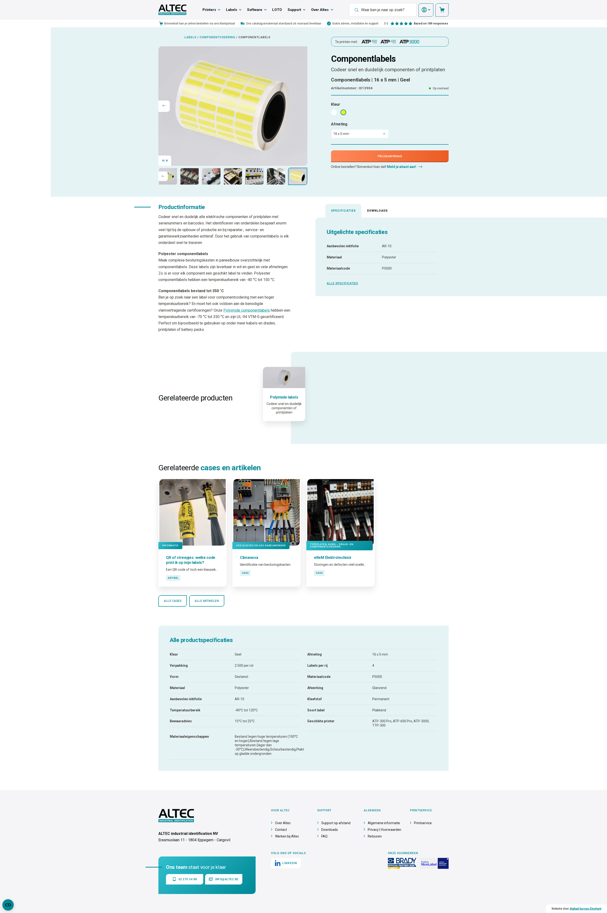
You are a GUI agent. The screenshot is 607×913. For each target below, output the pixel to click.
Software (254, 10)
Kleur (335, 104)
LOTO (277, 10)
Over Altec (320, 10)
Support (294, 10)
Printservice (423, 823)
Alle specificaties (342, 283)
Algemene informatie (384, 823)
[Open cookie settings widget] (8, 905)
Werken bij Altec (287, 836)
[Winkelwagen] (442, 10)
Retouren (375, 836)
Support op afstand (335, 823)
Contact (281, 829)
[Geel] (343, 112)
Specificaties (343, 210)
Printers (209, 10)
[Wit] (334, 112)
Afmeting (339, 124)
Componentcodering (217, 37)
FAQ (324, 836)
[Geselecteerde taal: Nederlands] (425, 10)
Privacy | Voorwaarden (384, 829)
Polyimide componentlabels (246, 310)
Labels (231, 10)
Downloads (377, 210)
